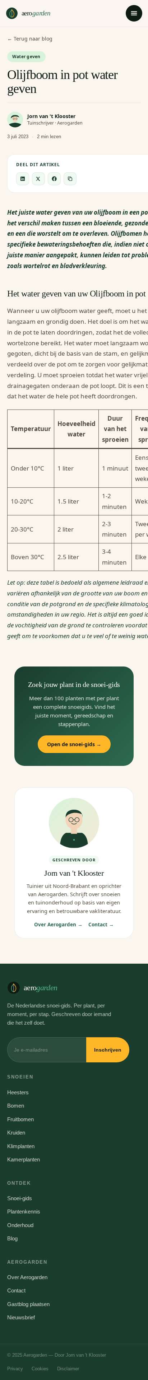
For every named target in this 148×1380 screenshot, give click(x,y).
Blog (12, 1238)
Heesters (18, 1092)
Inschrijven (107, 1050)
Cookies (40, 1368)
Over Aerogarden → (58, 924)
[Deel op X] (38, 178)
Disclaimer (68, 1368)
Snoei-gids (19, 1198)
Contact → (101, 924)
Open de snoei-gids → (74, 744)
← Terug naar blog (29, 38)
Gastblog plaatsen (28, 1304)
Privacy (15, 1368)
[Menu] (134, 13)
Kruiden (16, 1132)
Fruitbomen (20, 1119)
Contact (16, 1290)
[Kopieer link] (70, 178)
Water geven (26, 56)
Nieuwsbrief (21, 1317)
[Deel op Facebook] (54, 178)
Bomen (15, 1106)
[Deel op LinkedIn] (22, 178)
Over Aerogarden (27, 1277)
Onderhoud (20, 1225)
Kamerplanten (23, 1159)
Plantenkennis (23, 1211)
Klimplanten (20, 1146)
